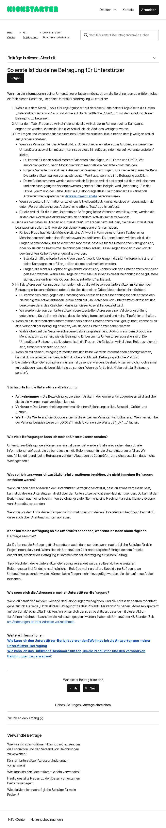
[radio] (73, 688)
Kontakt (128, 10)
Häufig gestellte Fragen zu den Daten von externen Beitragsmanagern (43, 780)
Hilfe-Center (11, 35)
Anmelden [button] (148, 10)
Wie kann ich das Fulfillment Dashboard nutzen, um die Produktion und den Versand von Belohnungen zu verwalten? (43, 749)
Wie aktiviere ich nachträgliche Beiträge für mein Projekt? (41, 792)
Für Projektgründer (31, 35)
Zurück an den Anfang (23, 718)
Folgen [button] (16, 78)
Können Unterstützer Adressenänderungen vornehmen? (37, 762)
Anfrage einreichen (97, 705)
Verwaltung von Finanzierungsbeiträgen (56, 35)
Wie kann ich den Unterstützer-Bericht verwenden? (43, 772)
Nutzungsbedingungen (47, 819)
